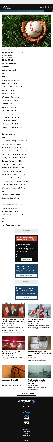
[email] (12, 60)
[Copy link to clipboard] (15, 60)
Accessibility (26, 429)
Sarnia (4, 49)
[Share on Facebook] (3, 60)
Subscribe (26, 297)
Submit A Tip (26, 431)
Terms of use (26, 435)
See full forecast (26, 275)
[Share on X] (6, 60)
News (3, 325)
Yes (20, 256)
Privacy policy (26, 438)
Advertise (27, 433)
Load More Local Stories (26, 393)
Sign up (48, 11)
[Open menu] (51, 7)
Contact (26, 427)
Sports (10, 49)
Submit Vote (26, 259)
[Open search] (48, 7)
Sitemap (26, 440)
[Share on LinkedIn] (9, 60)
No (19, 254)
